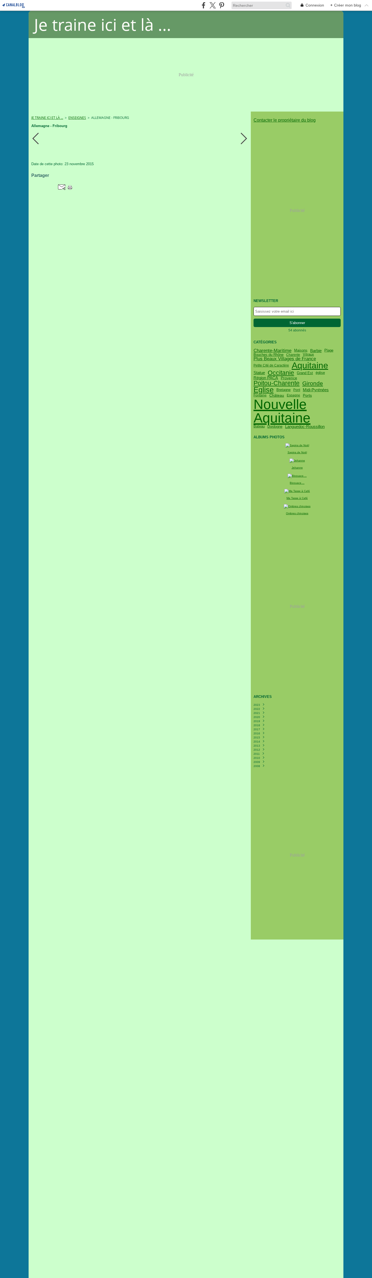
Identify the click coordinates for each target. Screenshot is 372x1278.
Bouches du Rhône (268, 354)
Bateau (259, 426)
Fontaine (260, 395)
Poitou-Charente (277, 383)
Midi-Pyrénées (316, 390)
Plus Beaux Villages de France (285, 358)
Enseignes (77, 117)
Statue (259, 373)
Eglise (264, 390)
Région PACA (266, 378)
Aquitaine (310, 365)
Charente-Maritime (272, 350)
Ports (307, 395)
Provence (289, 378)
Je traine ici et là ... (47, 117)
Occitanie (281, 373)
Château (276, 396)
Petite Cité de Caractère (271, 365)
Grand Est (305, 373)
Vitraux (308, 354)
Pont (296, 390)
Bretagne (283, 390)
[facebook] (203, 5)
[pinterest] (221, 5)
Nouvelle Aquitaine (282, 411)
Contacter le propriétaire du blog (285, 120)
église (320, 373)
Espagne (293, 395)
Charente (293, 354)
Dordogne (274, 426)
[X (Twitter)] (212, 5)
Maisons (300, 350)
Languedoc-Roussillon (305, 427)
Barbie (316, 351)
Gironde (312, 383)
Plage (328, 350)
